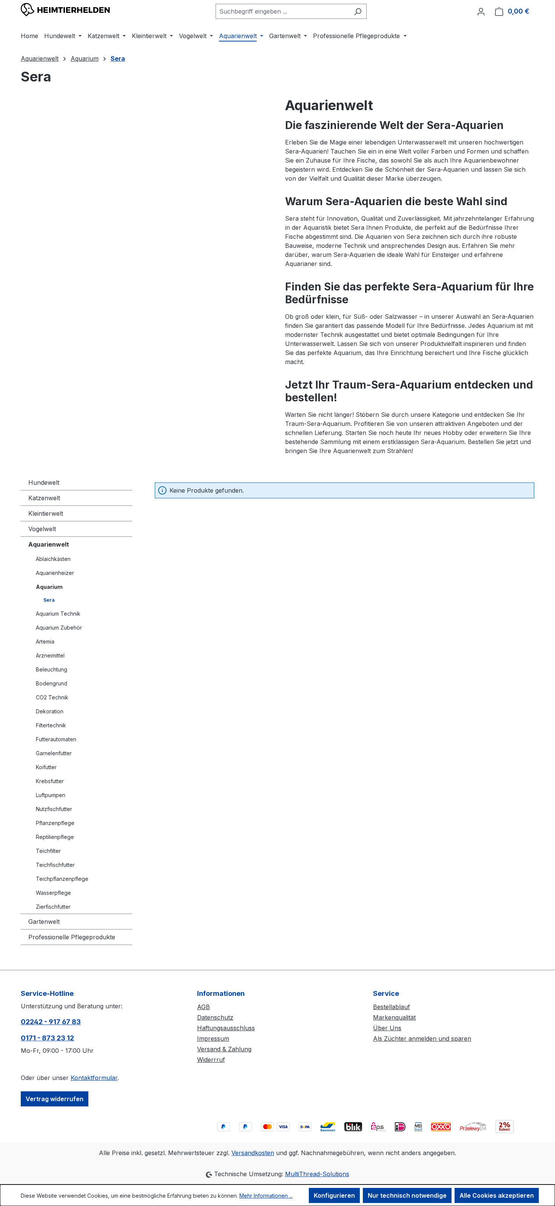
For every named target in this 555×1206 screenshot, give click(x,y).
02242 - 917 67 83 (51, 1022)
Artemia (45, 641)
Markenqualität (394, 1017)
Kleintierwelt (45, 513)
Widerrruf (211, 1059)
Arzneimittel (50, 655)
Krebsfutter (50, 781)
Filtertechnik (51, 725)
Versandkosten (252, 1153)
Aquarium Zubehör (59, 627)
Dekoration (49, 711)
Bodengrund (51, 683)
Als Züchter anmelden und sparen (422, 1038)
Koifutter (46, 767)
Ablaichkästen (53, 559)
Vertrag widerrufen (54, 1099)
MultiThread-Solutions (317, 1174)
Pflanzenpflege (55, 823)
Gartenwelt (44, 921)
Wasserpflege (53, 893)
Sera (49, 600)
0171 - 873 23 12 (47, 1038)
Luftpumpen (50, 795)
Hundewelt (43, 482)
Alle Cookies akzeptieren (496, 1195)
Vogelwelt (42, 529)
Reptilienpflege (55, 837)
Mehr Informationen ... (266, 1195)
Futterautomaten (56, 739)
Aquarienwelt (48, 544)
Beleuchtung (51, 669)
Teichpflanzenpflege (62, 879)
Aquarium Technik (58, 613)
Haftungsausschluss (226, 1028)
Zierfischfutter (53, 906)
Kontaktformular (94, 1078)
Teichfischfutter (55, 865)
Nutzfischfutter (54, 809)
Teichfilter (48, 851)
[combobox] (282, 11)
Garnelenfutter (54, 753)
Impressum (213, 1038)
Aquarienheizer (55, 573)
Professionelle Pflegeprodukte (71, 937)
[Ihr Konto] (481, 11)
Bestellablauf (391, 1007)
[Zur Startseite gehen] (65, 9)
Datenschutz (215, 1017)
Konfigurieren (334, 1195)
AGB (203, 1007)
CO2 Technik (52, 697)
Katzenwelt (44, 498)
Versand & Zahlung (224, 1049)
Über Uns (387, 1028)
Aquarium (49, 587)
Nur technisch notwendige (407, 1195)
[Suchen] (358, 11)
